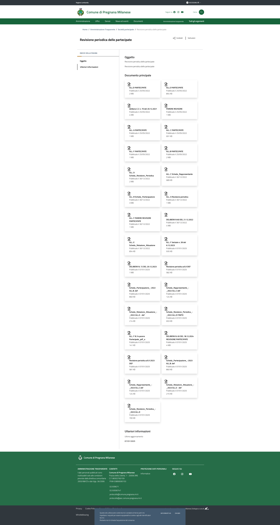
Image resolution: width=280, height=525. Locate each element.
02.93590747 (115, 490)
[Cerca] (201, 12)
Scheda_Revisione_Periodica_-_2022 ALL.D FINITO (179, 313)
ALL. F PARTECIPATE (138, 151)
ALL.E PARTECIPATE (174, 87)
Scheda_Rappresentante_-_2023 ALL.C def (140, 386)
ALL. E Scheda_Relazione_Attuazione (142, 244)
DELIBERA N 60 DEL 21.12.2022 (179, 219)
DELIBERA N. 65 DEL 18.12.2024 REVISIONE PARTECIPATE (180, 338)
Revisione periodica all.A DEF (178, 266)
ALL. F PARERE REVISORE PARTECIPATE (140, 219)
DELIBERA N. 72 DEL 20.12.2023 (143, 266)
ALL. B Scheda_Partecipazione (142, 196)
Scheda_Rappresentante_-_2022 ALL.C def (177, 289)
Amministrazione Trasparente (102, 29)
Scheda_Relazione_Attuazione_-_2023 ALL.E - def (180, 386)
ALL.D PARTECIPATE (137, 87)
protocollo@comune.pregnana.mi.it (123, 494)
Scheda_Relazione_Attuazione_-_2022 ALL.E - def (143, 313)
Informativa (166, 513)
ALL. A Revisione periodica (177, 196)
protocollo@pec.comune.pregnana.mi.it (124, 498)
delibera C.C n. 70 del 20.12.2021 (143, 108)
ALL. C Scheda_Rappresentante (179, 174)
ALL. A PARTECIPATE (138, 130)
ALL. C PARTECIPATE (175, 130)
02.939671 (114, 486)
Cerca (195, 12)
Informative (145, 473)
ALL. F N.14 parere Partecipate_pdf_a (137, 338)
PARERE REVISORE (174, 108)
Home (85, 29)
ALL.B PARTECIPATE (174, 151)
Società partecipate (126, 29)
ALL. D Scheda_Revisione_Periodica (141, 174)
